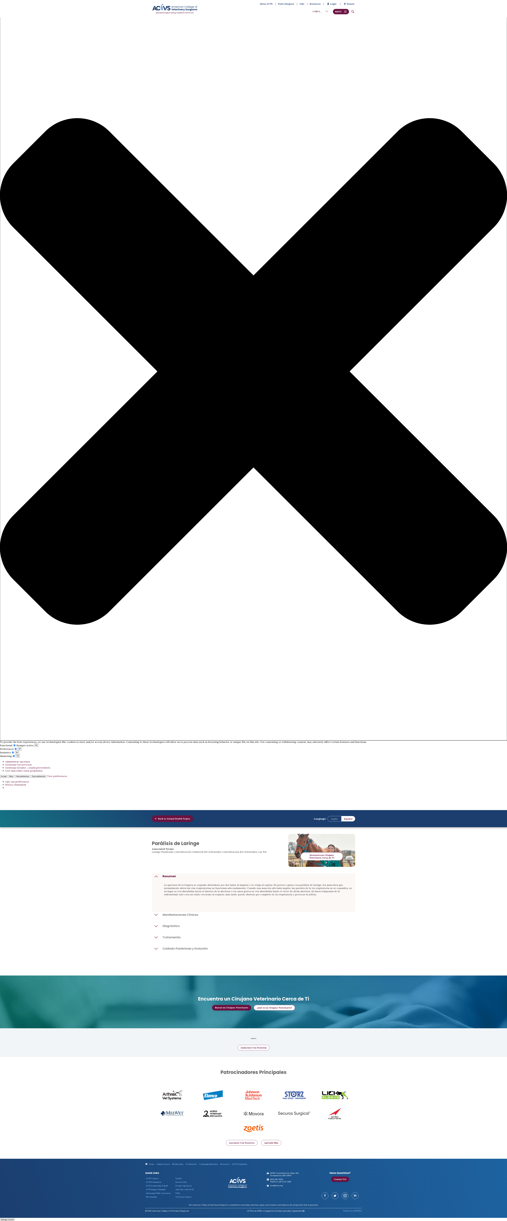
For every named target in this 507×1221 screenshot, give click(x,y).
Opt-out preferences (17, 781)
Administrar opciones (17, 761)
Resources (315, 4)
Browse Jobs (181, 1182)
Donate (350, 4)
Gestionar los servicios (18, 764)
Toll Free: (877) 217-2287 (280, 1182)
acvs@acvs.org (276, 1185)
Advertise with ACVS (184, 1189)
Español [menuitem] (348, 818)
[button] (253, 371)
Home (151, 1164)
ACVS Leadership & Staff (157, 1186)
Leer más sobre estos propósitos (24, 770)
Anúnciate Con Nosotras (254, 1047)
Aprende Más (271, 1142)
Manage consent (7, 1220)
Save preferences (38, 776)
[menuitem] (334, 818)
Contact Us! (340, 1179)
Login (333, 4)
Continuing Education (208, 1164)
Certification (191, 1164)
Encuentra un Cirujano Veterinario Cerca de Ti (321, 856)
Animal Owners (163, 1164)
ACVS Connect (152, 1178)
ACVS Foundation (239, 1164)
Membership (177, 1164)
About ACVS (266, 4)
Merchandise (151, 1197)
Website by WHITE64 (352, 1211)
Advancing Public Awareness (158, 1193)
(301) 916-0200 (276, 1179)
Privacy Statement (15, 784)
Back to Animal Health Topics (174, 818)
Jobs (301, 4)
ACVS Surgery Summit (155, 1189)
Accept (3, 776)
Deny (11, 776)
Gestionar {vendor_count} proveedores (27, 767)
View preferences (22, 776)
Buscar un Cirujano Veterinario (231, 1007)
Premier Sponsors (183, 1186)
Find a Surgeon (286, 4)
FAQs (177, 1193)
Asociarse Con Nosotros (241, 1142)
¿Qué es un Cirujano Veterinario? (274, 1007)
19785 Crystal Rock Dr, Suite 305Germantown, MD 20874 (284, 1174)
